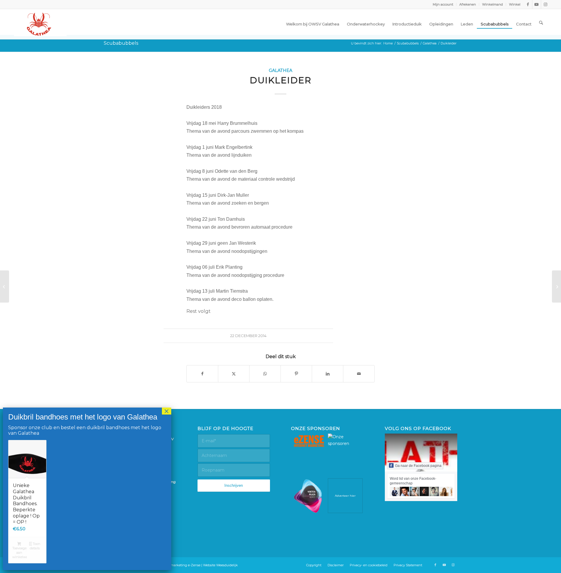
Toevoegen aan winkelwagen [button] (19, 552)
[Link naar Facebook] (528, 4)
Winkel (514, 4)
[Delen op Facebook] (202, 373)
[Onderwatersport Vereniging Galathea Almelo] (40, 24)
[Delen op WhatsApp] (265, 373)
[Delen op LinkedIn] (327, 373)
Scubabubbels (121, 43)
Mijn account (443, 4)
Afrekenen (467, 4)
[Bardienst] (4, 286)
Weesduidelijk (227, 565)
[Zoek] (541, 22)
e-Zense (194, 565)
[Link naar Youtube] (536, 4)
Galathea (280, 70)
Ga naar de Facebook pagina (418, 466)
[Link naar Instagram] (545, 4)
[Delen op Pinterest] (296, 373)
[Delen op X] (233, 373)
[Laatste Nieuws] (556, 286)
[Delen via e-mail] (358, 373)
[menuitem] (443, 4)
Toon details (35, 546)
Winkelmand (492, 4)
